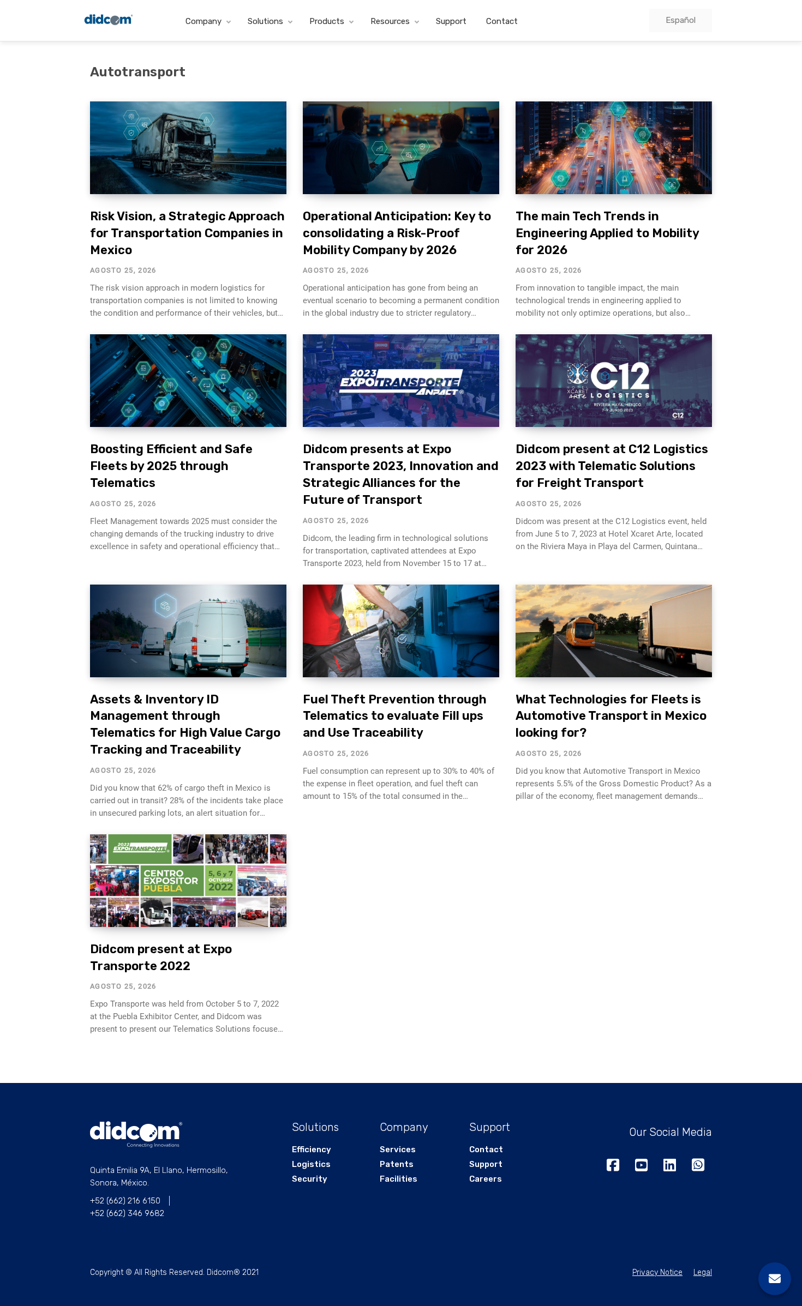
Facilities (398, 1179)
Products (326, 21)
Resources (390, 21)
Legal (702, 1272)
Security (309, 1179)
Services (398, 1149)
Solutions (265, 21)
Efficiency (311, 1149)
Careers (485, 1179)
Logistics (311, 1164)
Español (681, 20)
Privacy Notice (657, 1272)
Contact (502, 21)
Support (451, 21)
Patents (397, 1164)
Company (203, 21)
